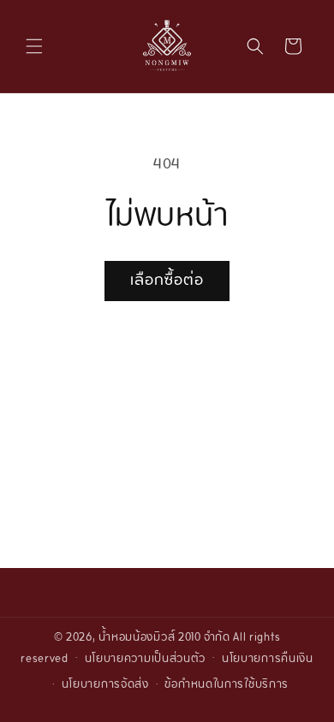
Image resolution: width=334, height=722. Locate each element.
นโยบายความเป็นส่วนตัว (145, 659)
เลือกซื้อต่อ (167, 281)
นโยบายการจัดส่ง (105, 685)
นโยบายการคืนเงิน (267, 659)
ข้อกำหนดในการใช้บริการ (226, 685)
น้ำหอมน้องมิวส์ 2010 (149, 638)
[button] (34, 46)
